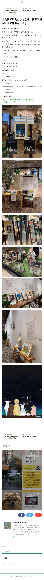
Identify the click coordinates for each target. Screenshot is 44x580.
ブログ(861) (9, 422)
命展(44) (4, 422)
